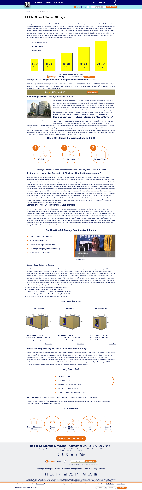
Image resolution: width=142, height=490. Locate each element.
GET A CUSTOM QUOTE (71, 438)
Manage (111, 487)
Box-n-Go (47, 209)
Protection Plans (68, 469)
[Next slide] (113, 381)
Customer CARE (79, 446)
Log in (115, 4)
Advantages (48, 469)
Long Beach (54, 448)
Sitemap (102, 469)
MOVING (48, 3)
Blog (95, 469)
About (39, 469)
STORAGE (38, 3)
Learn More (48, 344)
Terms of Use (92, 79)
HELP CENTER (58, 3)
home (27, 12)
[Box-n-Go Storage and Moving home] (27, 5)
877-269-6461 (100, 2)
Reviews (57, 469)
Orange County (61, 448)
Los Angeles (47, 448)
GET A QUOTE (111, 7)
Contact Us (88, 469)
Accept (122, 487)
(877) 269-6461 (102, 446)
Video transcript (80, 259)
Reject (100, 487)
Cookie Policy (110, 484)
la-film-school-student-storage (40, 12)
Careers (79, 469)
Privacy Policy (121, 484)
